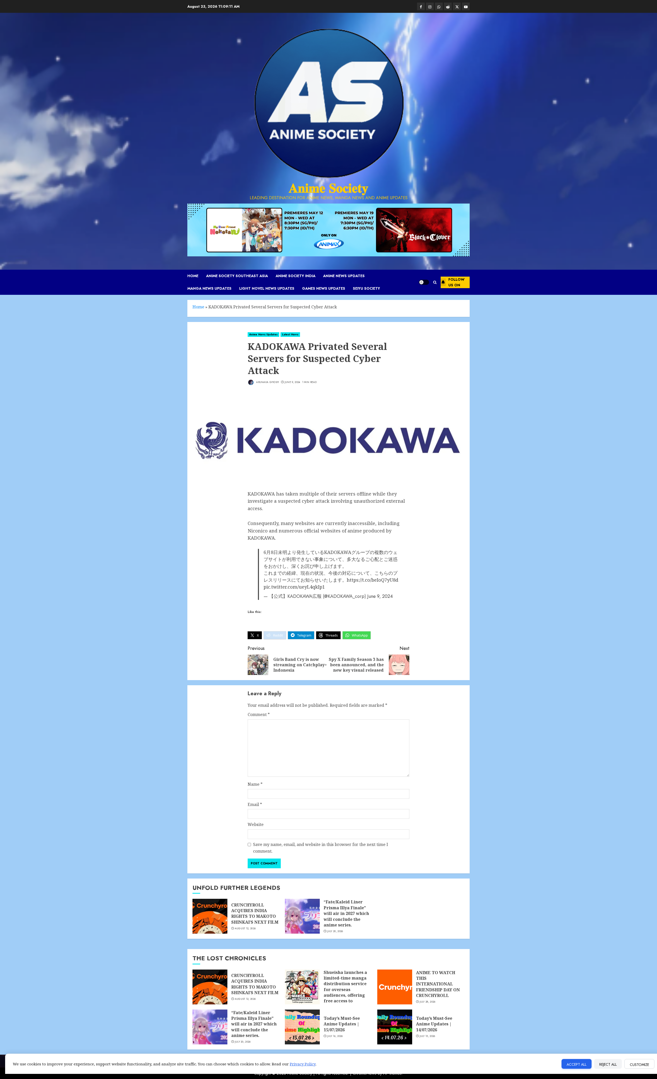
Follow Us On (456, 282)
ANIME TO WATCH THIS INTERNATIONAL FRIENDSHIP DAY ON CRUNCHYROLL (438, 984)
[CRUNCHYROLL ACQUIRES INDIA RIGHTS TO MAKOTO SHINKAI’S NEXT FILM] (209, 916)
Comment (259, 714)
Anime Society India (295, 275)
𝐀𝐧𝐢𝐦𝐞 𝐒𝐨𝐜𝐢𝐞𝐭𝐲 (328, 188)
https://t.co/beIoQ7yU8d (372, 580)
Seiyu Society (366, 288)
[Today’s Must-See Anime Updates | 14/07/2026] (394, 1027)
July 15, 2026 (427, 1036)
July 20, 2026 (335, 931)
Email (255, 804)
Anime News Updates (344, 275)
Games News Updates (323, 288)
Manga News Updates (209, 288)
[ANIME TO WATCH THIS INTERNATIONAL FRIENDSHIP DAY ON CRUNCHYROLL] (394, 987)
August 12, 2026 (245, 928)
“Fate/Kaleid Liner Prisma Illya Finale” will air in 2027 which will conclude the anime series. (346, 913)
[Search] (435, 282)
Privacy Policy (303, 1063)
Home (192, 275)
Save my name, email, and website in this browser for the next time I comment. (320, 848)
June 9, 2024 (292, 382)
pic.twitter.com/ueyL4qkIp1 (294, 587)
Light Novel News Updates (266, 288)
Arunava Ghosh (267, 382)
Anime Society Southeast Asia (237, 275)
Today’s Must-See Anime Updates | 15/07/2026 (342, 1024)
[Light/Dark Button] (424, 282)
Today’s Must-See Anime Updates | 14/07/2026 (434, 1024)
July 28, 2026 (428, 1002)
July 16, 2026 (335, 1036)
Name (255, 784)
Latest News (290, 334)
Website (256, 824)
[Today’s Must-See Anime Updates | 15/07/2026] (302, 1027)
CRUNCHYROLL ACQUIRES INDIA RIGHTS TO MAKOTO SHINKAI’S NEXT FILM (254, 913)
